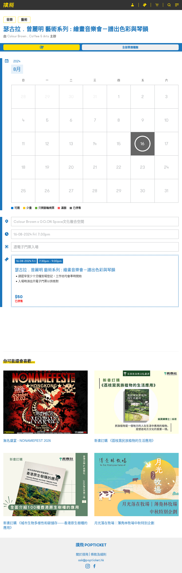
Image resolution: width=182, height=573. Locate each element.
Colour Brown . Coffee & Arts (28, 36)
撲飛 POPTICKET (91, 544)
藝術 (24, 20)
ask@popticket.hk (91, 560)
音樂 (9, 20)
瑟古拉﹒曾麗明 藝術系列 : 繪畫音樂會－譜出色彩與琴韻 (75, 29)
